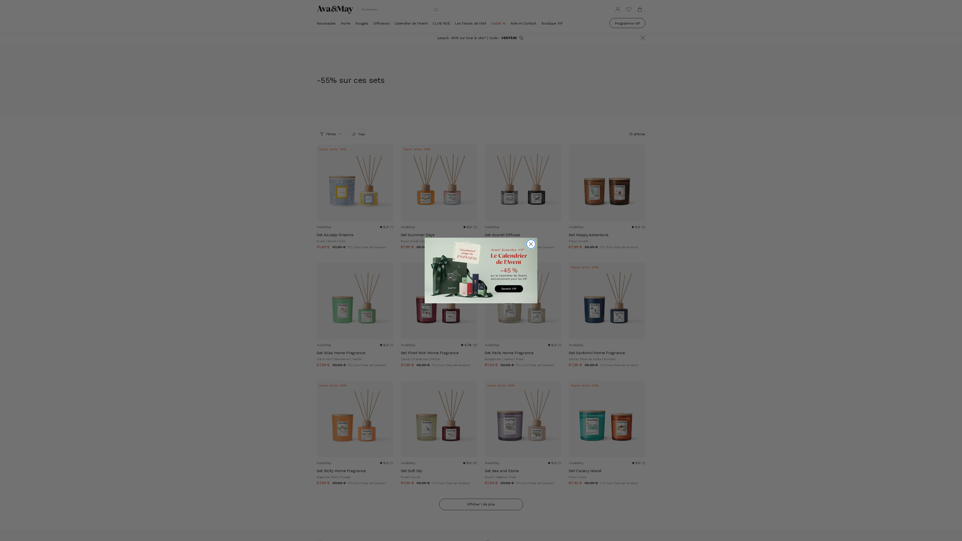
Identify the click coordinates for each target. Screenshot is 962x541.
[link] (481, 270)
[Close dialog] (531, 244)
